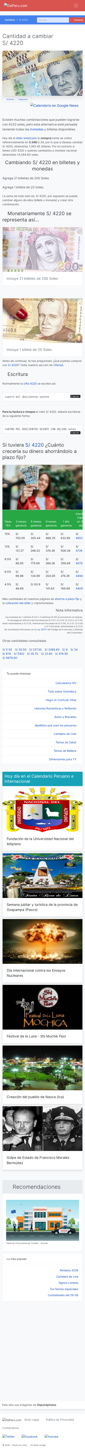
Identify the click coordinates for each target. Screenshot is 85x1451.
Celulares (78, 20)
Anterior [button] (10, 99)
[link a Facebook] (30, 1436)
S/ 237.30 (35, 649)
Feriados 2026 (69, 1270)
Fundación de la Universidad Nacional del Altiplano (40, 841)
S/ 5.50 (7, 649)
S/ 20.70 (32, 653)
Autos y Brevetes (65, 717)
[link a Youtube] (51, 1436)
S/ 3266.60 (52, 649)
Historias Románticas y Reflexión (55, 708)
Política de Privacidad (60, 1419)
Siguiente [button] (23, 99)
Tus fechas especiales (64, 1289)
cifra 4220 (30, 383)
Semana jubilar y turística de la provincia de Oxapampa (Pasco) (42, 907)
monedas (36, 129)
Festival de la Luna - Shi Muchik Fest (36, 1036)
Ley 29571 (42, 629)
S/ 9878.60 (9, 657)
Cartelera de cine (67, 1276)
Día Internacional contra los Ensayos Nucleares (36, 973)
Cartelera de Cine (65, 733)
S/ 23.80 (46, 653)
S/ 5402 (19, 653)
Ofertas (58, 365)
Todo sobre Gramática (62, 691)
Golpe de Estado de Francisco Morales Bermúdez (38, 1160)
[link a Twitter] (8, 1436)
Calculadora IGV (66, 683)
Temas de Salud (66, 742)
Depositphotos (46, 1404)
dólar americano (26, 138)
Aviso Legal (31, 1419)
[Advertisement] (42, 1346)
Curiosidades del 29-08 (63, 1295)
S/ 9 (65, 649)
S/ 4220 (13, 365)
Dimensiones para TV (63, 759)
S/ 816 (6, 653)
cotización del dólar (18, 603)
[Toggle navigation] (76, 5)
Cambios (10, 19)
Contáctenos (10, 1428)
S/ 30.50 (20, 649)
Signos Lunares (68, 1282)
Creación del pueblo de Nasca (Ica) (35, 1097)
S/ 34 (74, 649)
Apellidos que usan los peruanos (56, 725)
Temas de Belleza (65, 750)
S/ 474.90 (61, 653)
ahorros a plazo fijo (67, 598)
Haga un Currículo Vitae (61, 700)
